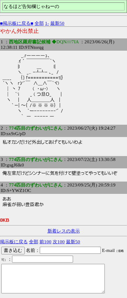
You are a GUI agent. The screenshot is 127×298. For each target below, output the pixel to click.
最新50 (57, 23)
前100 (45, 241)
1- (47, 23)
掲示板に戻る (14, 241)
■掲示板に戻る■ (16, 23)
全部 (39, 23)
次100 (59, 241)
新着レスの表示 (63, 231)
